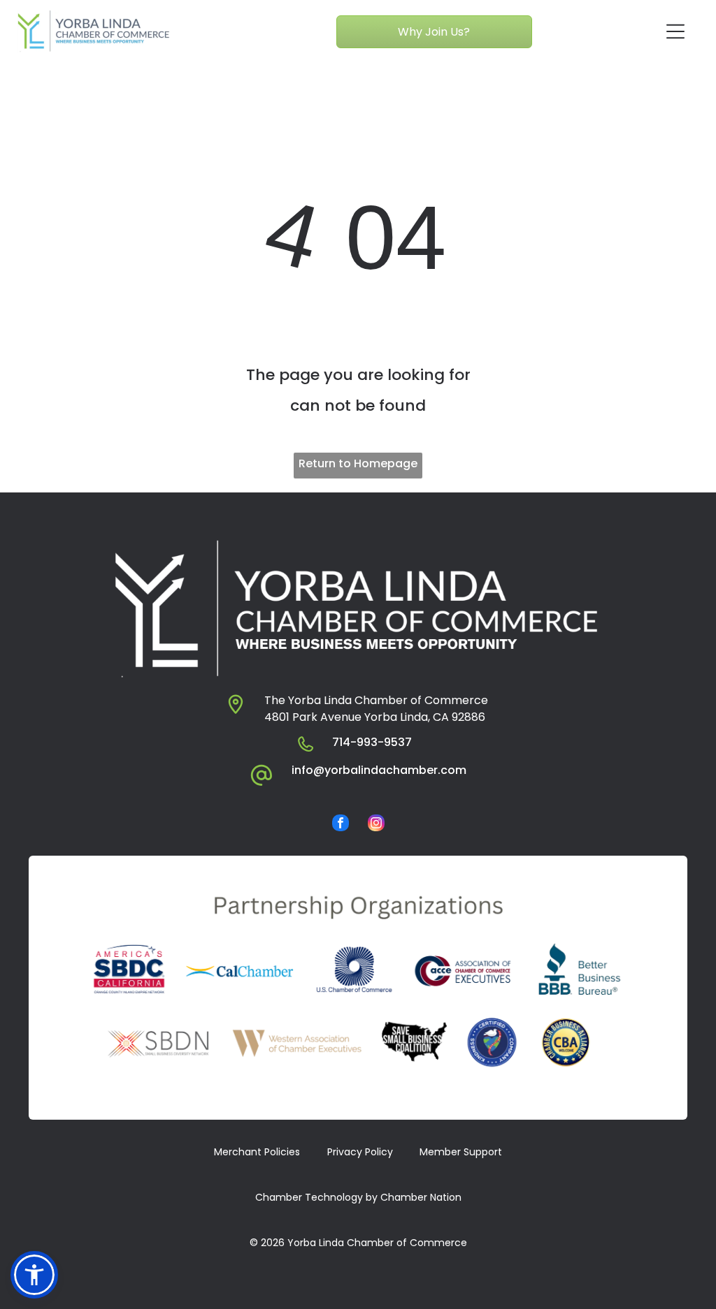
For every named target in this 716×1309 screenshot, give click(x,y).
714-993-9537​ (372, 742)
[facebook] (340, 824)
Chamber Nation (420, 1197)
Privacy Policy (360, 1152)
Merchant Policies (257, 1152)
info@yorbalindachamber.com (379, 770)
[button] (34, 1275)
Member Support (461, 1152)
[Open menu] (675, 31)
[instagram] (376, 824)
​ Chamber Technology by (315, 1197)
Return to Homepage (358, 463)
